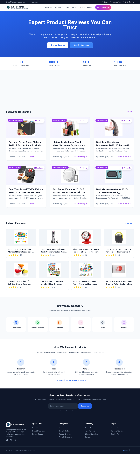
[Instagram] (15, 440)
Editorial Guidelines (92, 434)
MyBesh (105, 2)
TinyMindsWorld (115, 2)
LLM (132, 450)
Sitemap (125, 450)
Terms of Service (117, 431)
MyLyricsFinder (128, 2)
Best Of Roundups (81, 45)
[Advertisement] (70, 86)
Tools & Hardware (65, 437)
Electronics (62, 428)
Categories (69, 7)
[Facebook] (7, 440)
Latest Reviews (37, 428)
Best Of (58, 7)
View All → (129, 223)
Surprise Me (104, 7)
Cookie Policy (116, 434)
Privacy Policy (116, 428)
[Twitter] (11, 440)
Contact (87, 437)
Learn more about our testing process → (70, 380)
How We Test (90, 431)
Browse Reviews (58, 45)
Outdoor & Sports (65, 434)
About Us (88, 428)
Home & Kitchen (64, 431)
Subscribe (85, 406)
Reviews (48, 7)
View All (128, 112)
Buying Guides (86, 7)
